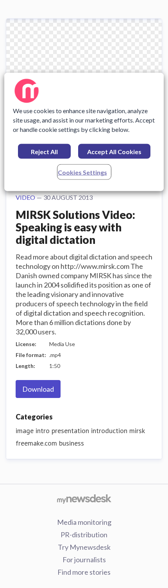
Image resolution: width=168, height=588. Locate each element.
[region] (84, 132)
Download (38, 389)
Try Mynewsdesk (84, 547)
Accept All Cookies (114, 151)
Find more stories (84, 572)
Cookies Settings (82, 172)
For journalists (84, 559)
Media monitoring (84, 522)
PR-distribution (84, 534)
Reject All (44, 151)
